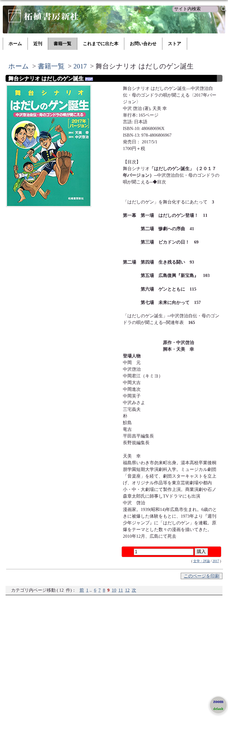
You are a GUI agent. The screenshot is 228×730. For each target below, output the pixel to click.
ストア (174, 43)
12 (127, 590)
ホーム (15, 43)
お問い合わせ (143, 43)
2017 (80, 66)
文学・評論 (201, 561)
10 (114, 590)
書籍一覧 (62, 43)
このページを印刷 (201, 576)
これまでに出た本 (100, 43)
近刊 (37, 43)
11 (120, 590)
